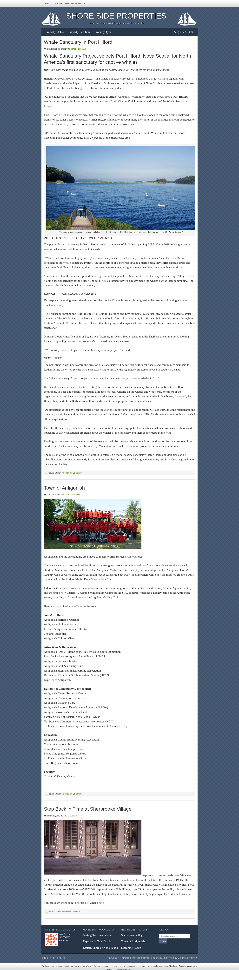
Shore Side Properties (116, 16)
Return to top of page (53, 958)
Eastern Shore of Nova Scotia (100, 947)
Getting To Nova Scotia (97, 935)
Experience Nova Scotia (97, 941)
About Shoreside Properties (71, 3)
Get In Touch (64, 940)
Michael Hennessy (77, 49)
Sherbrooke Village (132, 935)
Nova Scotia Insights (72, 473)
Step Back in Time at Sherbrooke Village (88, 809)
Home (47, 3)
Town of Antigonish (64, 488)
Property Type (103, 32)
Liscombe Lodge (131, 947)
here (101, 902)
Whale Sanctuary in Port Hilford (78, 42)
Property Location (79, 32)
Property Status (55, 32)
